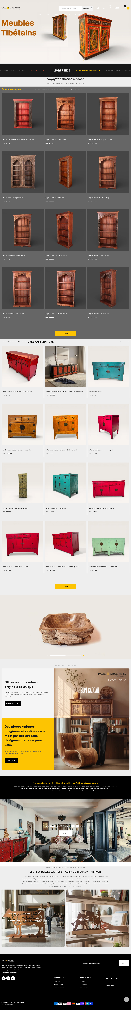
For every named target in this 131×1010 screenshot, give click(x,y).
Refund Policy (84, 984)
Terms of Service (59, 987)
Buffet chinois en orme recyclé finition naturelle (62, 450)
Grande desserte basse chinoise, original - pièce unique (64, 392)
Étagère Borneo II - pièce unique (98, 314)
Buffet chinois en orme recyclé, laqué (15, 567)
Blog (107, 983)
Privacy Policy (58, 984)
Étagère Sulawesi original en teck (13, 198)
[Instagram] (8, 978)
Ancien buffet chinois (96, 392)
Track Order (110, 985)
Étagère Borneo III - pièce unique (56, 314)
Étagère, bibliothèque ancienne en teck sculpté (18, 140)
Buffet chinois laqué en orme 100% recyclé (17, 392)
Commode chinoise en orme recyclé (15, 508)
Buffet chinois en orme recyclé (56, 508)
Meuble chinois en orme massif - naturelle (17, 450)
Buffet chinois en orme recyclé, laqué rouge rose (62, 567)
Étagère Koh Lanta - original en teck (100, 140)
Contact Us (83, 981)
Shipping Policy (84, 987)
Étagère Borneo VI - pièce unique (56, 256)
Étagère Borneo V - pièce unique (98, 256)
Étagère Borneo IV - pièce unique (13, 314)
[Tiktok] (13, 978)
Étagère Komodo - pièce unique (56, 140)
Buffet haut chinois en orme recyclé (101, 450)
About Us (57, 981)
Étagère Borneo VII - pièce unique (14, 256)
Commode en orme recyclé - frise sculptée (103, 567)
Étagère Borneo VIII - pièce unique (99, 198)
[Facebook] (4, 978)
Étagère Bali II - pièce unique (54, 198)
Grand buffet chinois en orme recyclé (101, 508)
